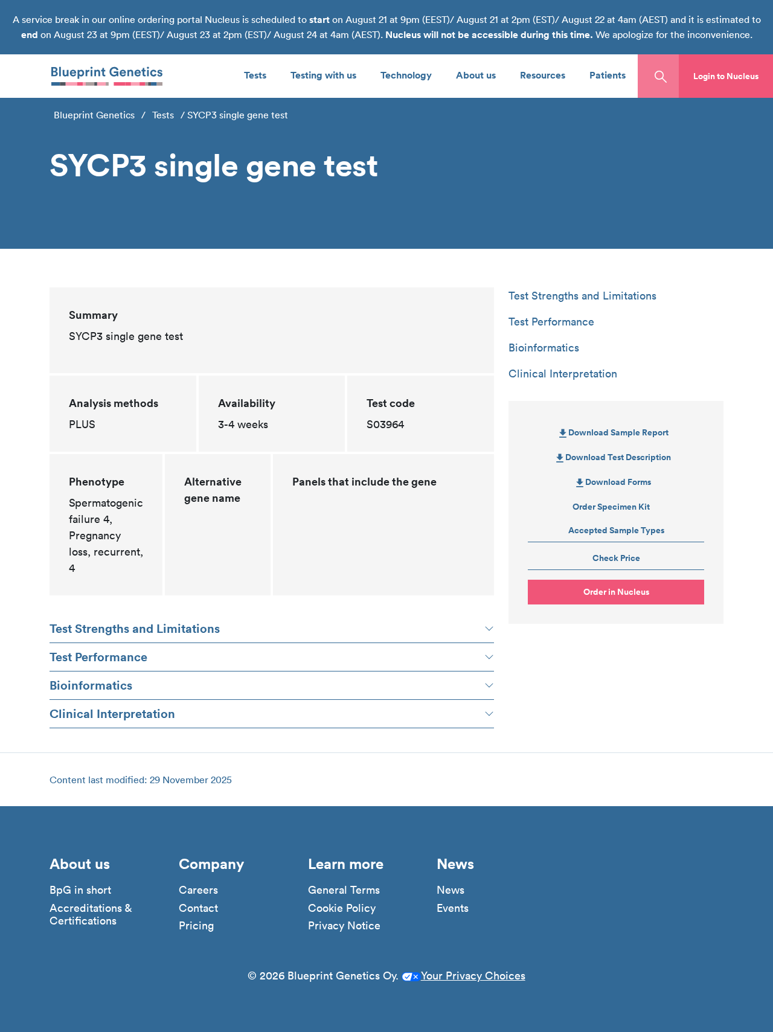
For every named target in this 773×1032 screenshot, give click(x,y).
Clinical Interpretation (112, 713)
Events (453, 908)
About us (476, 75)
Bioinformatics (91, 685)
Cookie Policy (342, 908)
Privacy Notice (344, 925)
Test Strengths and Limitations (135, 628)
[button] (726, 76)
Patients (607, 75)
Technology (406, 75)
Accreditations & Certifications (91, 915)
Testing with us (323, 75)
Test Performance (98, 657)
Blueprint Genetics (94, 115)
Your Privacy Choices (473, 975)
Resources (542, 75)
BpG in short (80, 890)
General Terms (344, 890)
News (450, 890)
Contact (198, 908)
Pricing (196, 925)
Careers (198, 890)
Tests (255, 75)
